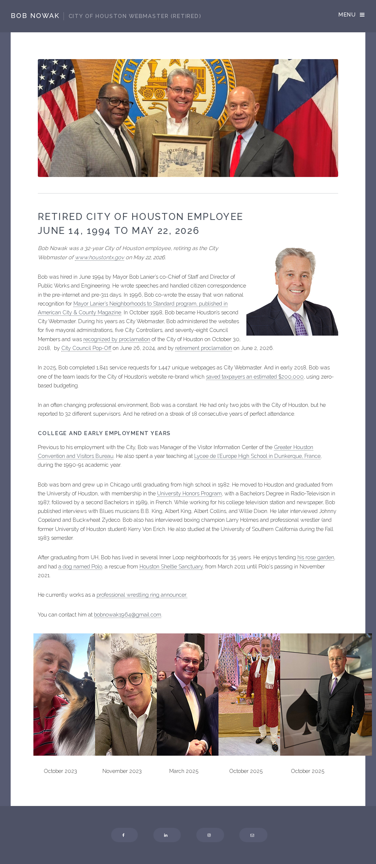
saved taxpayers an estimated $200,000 (255, 376)
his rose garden (315, 557)
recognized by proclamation (116, 339)
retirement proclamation (203, 348)
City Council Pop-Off (86, 348)
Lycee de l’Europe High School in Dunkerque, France (257, 456)
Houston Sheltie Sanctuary (171, 566)
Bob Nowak (106, 15)
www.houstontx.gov (99, 257)
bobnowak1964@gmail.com (127, 614)
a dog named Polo (80, 566)
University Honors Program (189, 493)
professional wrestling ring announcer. (142, 595)
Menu (347, 14)
